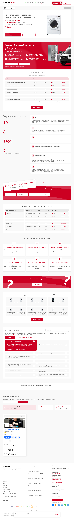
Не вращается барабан (30, 216)
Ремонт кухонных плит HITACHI (34, 480)
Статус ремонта (67, 8)
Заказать (63, 82)
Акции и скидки (45, 8)
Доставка (35, 8)
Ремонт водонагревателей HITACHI (35, 495)
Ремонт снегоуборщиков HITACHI (35, 490)
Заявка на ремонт (52, 8)
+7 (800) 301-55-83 (30, 2)
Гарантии (39, 8)
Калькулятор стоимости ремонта (9, 493)
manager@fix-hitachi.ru (57, 482)
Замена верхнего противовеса (13, 85)
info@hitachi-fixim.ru (56, 479)
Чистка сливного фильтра (12, 92)
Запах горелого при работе (31, 226)
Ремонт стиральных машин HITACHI (35, 473)
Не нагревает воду (29, 219)
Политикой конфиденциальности (28, 403)
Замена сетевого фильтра (12, 96)
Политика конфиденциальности (37, 510)
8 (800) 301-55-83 (56, 476)
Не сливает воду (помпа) (30, 213)
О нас (27, 8)
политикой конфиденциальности (20, 196)
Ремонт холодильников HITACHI (34, 476)
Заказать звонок (37, 284)
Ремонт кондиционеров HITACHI (35, 469)
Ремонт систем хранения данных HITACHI (36, 488)
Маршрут (8, 437)
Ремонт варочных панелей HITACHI (35, 492)
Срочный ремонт (18, 8)
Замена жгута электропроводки (13, 99)
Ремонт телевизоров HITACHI (34, 485)
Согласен (56, 514)
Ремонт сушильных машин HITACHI (35, 483)
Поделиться (53, 505)
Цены (23, 8)
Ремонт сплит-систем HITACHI (34, 471)
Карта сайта (5, 500)
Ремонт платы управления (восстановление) (16, 82)
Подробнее (14, 252)
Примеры (5, 477)
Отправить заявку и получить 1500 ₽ (39, 194)
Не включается (28, 223)
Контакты (58, 8)
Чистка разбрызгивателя (12, 89)
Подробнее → (63, 213)
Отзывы (31, 8)
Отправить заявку (24, 63)
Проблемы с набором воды (31, 229)
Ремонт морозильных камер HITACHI (35, 478)
